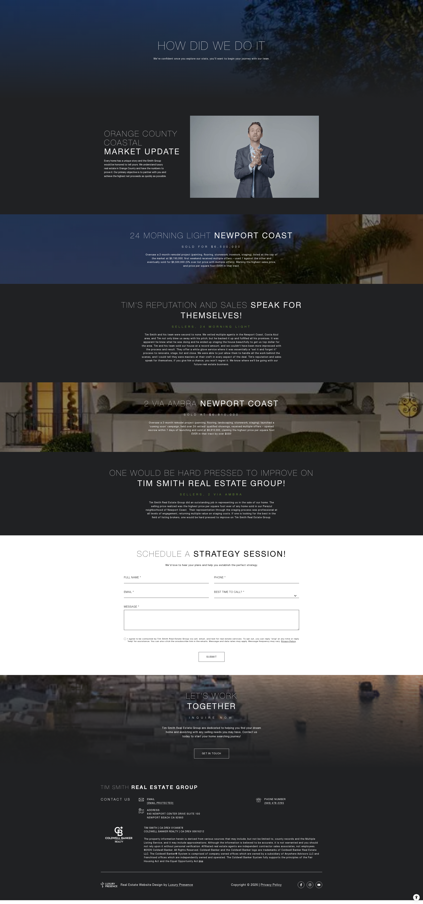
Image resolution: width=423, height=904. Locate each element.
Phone (219, 577)
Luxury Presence (180, 884)
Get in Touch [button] (211, 753)
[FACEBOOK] (301, 885)
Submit (211, 656)
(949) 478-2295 (274, 803)
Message (130, 606)
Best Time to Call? (228, 591)
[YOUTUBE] (319, 885)
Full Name (131, 577)
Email (128, 591)
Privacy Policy (288, 641)
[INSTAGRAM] (310, 885)
